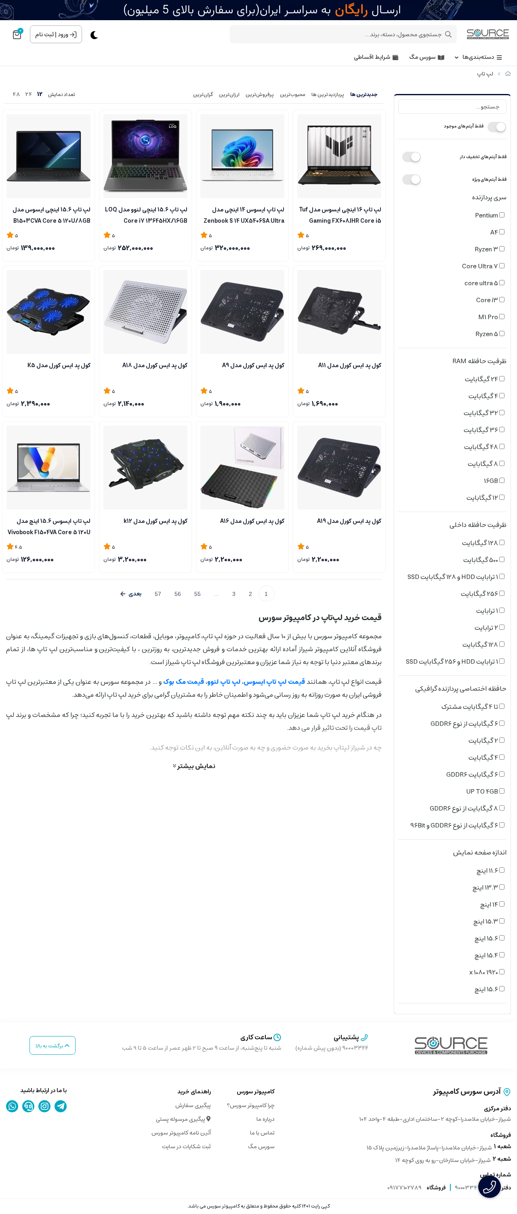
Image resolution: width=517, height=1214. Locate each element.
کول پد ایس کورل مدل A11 (349, 365)
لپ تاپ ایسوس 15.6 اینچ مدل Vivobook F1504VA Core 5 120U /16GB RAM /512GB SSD (49, 526)
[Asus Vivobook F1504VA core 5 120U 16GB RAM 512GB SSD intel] (48, 468)
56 (177, 594)
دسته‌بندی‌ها (478, 57)
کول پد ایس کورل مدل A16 (252, 521)
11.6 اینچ (488, 870)
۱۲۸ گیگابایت (480, 543)
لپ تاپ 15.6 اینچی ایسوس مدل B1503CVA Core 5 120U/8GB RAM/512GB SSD (51, 214)
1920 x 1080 (484, 972)
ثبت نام (44, 35)
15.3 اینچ (486, 921)
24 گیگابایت (482, 379)
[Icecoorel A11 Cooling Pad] (339, 312)
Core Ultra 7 (480, 266)
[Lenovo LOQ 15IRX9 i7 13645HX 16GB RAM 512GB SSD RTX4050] (145, 156)
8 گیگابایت (483, 464)
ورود (63, 35)
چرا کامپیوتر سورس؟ (251, 1105)
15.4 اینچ (487, 955)
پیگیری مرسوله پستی (181, 1119)
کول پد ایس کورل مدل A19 (349, 521)
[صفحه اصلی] (508, 74)
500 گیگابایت (481, 560)
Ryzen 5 (487, 334)
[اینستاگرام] (44, 1106)
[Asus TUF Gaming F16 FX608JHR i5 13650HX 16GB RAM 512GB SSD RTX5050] (339, 156)
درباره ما (265, 1119)
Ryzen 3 (487, 249)
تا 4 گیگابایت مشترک (470, 707)
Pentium (487, 215)
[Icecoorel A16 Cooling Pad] (242, 468)
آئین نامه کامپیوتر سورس (181, 1133)
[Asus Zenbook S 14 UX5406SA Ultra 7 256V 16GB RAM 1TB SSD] (242, 156)
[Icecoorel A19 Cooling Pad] (339, 468)
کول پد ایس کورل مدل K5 (58, 365)
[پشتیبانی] (28, 1106)
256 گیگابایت (480, 594)
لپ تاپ (485, 74)
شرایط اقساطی (372, 57)
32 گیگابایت (481, 413)
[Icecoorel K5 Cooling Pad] (48, 312)
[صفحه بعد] (130, 593)
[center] (448, 34)
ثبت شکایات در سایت (186, 1146)
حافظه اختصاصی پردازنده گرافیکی (460, 688)
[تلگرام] (60, 1106)
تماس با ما (262, 1133)
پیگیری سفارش (193, 1105)
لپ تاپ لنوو (223, 681)
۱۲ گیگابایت (483, 498)
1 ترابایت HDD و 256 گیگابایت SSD (452, 661)
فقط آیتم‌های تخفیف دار (483, 157)
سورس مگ (422, 57)
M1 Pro (488, 317)
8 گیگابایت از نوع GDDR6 (464, 808)
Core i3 (487, 300)
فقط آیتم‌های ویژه (489, 179)
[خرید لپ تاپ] (451, 1045)
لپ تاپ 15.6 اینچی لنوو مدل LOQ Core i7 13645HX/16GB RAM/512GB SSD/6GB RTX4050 (146, 214)
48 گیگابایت (481, 447)
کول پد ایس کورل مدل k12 (155, 521)
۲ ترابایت (487, 627)
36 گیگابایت (481, 430)
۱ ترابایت (487, 610)
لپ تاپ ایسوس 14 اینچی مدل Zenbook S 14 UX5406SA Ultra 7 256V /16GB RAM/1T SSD (244, 214)
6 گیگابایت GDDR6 (472, 774)
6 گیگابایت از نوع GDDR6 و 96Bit (454, 825)
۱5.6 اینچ (487, 938)
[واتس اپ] (12, 1106)
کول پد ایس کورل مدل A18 (154, 365)
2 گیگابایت (484, 740)
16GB (491, 481)
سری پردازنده (489, 197)
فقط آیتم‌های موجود (463, 126)
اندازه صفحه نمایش (479, 852)
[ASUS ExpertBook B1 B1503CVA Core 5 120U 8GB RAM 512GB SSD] (48, 156)
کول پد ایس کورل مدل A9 (253, 365)
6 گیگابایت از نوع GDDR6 (465, 723)
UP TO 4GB (482, 791)
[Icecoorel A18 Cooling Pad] (145, 312)
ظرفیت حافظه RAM (479, 361)
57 (158, 594)
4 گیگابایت (484, 396)
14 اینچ (489, 904)
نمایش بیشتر (195, 766)
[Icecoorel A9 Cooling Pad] (242, 312)
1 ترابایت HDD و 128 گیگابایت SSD (453, 577)
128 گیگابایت (480, 644)
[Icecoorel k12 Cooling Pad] (145, 468)
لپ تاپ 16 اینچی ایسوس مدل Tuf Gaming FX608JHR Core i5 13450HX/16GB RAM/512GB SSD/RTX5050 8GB (340, 214)
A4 (494, 232)
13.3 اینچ (486, 887)
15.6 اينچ (487, 989)
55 (197, 594)
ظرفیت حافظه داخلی (478, 525)
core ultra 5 (481, 283)
